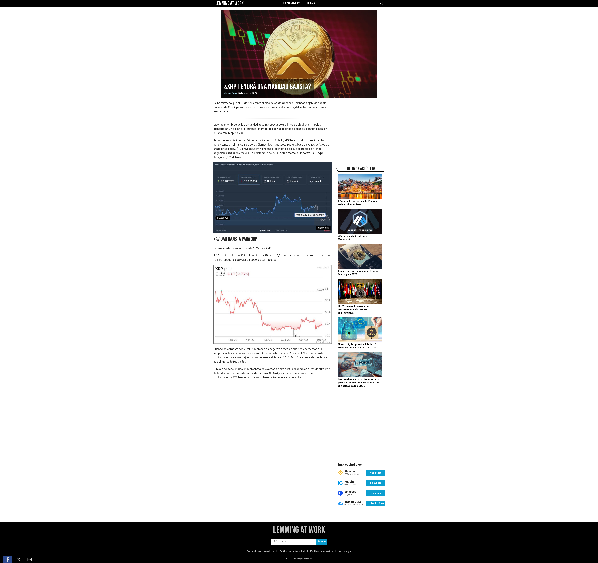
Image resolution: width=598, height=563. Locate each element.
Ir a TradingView (375, 503)
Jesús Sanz (230, 93)
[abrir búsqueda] (381, 3)
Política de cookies (321, 551)
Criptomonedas (291, 3)
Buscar (321, 541)
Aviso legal (344, 551)
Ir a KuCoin (375, 483)
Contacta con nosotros (260, 551)
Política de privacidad (292, 551)
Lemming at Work (299, 530)
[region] (361, 129)
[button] (7, 559)
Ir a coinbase (375, 493)
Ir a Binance (375, 473)
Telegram (309, 3)
